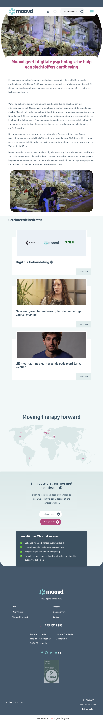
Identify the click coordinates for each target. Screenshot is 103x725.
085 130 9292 (54, 625)
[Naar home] (48, 11)
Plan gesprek (49, 522)
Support (56, 607)
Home (14, 607)
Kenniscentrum (59, 612)
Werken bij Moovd (20, 617)
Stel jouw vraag (49, 514)
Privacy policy (88, 709)
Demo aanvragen (71, 11)
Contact (56, 617)
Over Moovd (17, 612)
